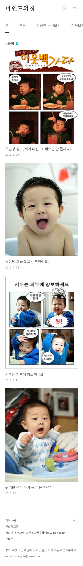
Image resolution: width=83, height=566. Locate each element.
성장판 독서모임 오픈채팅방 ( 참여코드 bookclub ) (36, 533)
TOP (74, 520)
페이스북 (10, 520)
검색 (64, 9)
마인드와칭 (20, 9)
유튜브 (9, 539)
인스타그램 (12, 526)
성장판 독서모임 (49, 25)
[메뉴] (74, 8)
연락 (22, 25)
